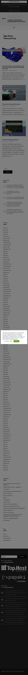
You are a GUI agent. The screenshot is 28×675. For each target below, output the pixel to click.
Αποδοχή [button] (16, 341)
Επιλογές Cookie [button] (8, 341)
